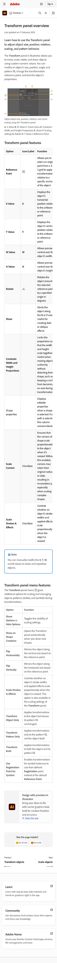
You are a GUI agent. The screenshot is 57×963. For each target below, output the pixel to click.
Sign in (50, 4)
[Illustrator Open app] (53, 13)
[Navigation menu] (4, 4)
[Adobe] (15, 4)
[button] (41, 4)
